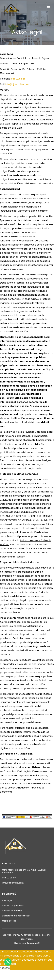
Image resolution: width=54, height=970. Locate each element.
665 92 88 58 (18, 78)
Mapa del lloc (9, 920)
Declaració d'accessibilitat (16, 915)
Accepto (5, 968)
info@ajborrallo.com (17, 84)
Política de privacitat (13, 905)
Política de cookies (12, 910)
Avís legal (7, 900)
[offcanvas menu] (48, 8)
